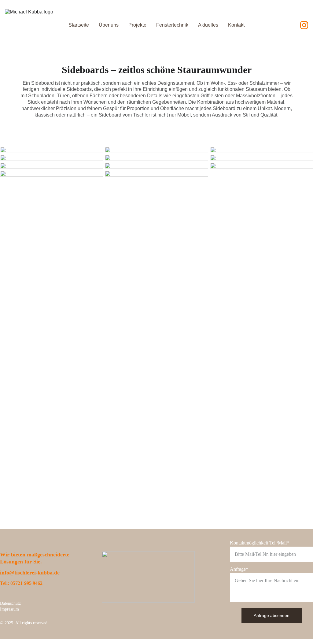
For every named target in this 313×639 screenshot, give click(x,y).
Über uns (109, 25)
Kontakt (236, 25)
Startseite (78, 25)
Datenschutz (10, 603)
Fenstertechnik (172, 25)
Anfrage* (239, 569)
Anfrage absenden (271, 615)
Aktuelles (208, 25)
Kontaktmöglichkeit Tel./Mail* (259, 542)
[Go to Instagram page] (304, 25)
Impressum (9, 609)
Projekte (137, 25)
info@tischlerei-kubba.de (30, 573)
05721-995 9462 (26, 583)
